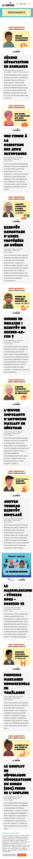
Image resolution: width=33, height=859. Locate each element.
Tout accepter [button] (21, 855)
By (7, 72)
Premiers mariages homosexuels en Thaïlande (17, 684)
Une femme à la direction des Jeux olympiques (15, 145)
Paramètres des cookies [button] (9, 855)
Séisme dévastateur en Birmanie (16, 62)
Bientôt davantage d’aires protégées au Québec (14, 236)
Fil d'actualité (19, 70)
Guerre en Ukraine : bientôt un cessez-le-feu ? (15, 328)
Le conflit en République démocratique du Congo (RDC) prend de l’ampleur (17, 779)
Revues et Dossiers (16, 607)
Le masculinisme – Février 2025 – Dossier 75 (18, 595)
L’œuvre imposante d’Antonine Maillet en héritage (15, 419)
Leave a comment (23, 72)
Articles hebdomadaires (10, 70)
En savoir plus (12, 850)
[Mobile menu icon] (29, 4)
